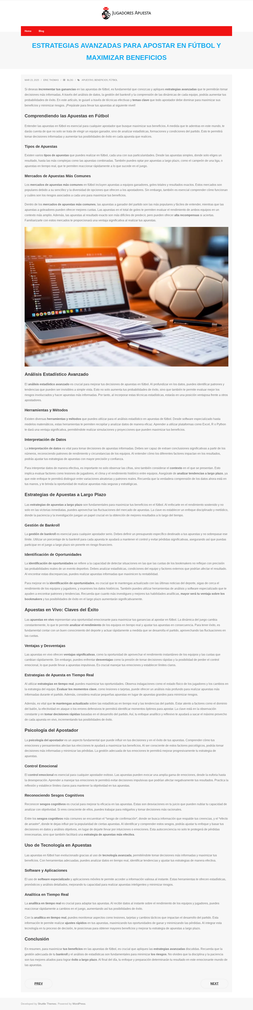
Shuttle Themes (47, 1003)
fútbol (113, 80)
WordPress (78, 1003)
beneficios (101, 80)
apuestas (87, 80)
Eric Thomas (51, 80)
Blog (70, 80)
